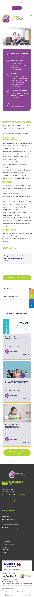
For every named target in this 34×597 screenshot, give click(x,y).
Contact (4, 552)
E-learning (17, 8)
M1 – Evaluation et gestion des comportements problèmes (16, 381)
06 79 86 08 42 (20, 494)
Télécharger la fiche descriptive (17, 277)
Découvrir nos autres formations (17, 452)
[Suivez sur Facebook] (10, 500)
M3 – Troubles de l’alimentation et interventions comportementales (16, 426)
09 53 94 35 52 (17, 2)
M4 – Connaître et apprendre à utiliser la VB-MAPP (16, 337)
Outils (4, 547)
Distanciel (5, 527)
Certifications (6, 539)
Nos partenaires (7, 522)
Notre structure (7, 516)
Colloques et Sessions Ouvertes (12, 530)
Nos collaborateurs (8, 519)
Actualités (5, 550)
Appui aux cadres (8, 544)
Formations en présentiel (10, 524)
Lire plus (25, 355)
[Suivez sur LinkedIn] (14, 500)
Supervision (6, 542)
